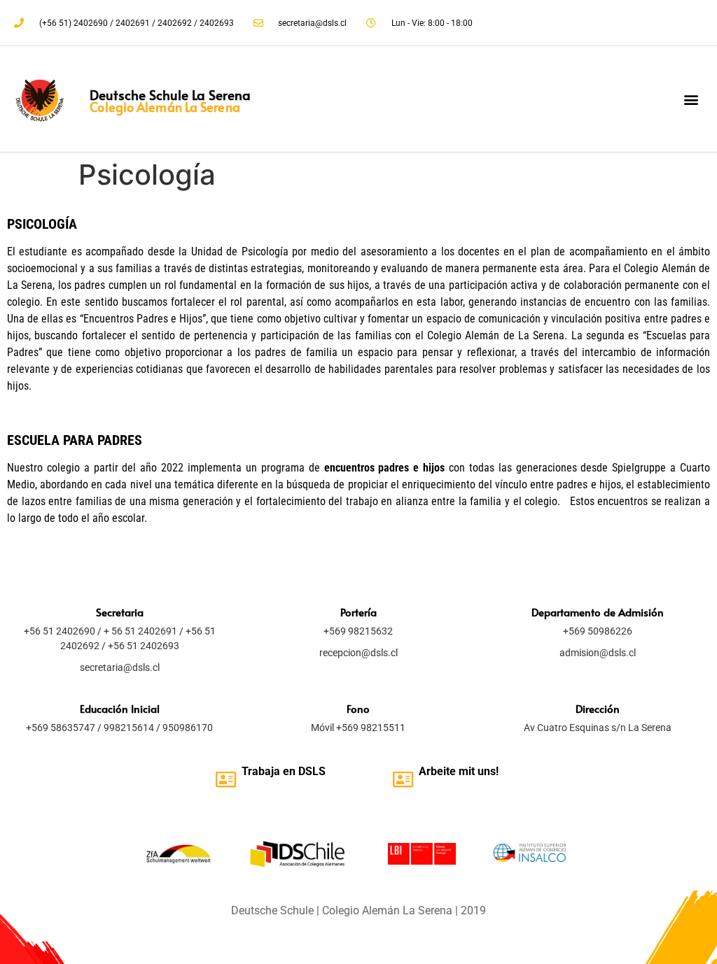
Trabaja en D (273, 771)
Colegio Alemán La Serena (164, 106)
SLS (315, 771)
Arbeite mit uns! (459, 771)
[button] (691, 99)
